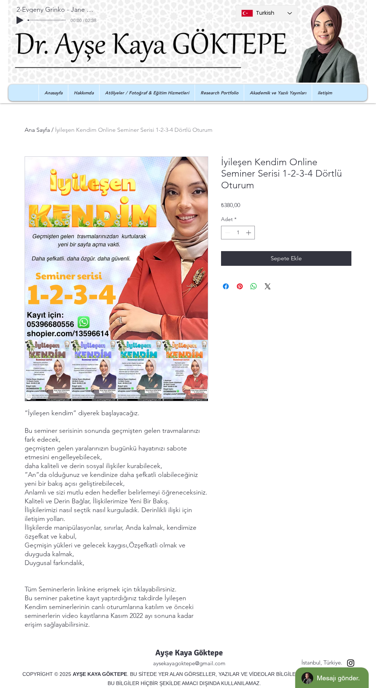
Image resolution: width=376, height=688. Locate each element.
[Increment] (249, 232)
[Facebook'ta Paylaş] (225, 286)
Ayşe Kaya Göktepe (189, 653)
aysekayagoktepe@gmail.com (189, 663)
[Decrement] (226, 232)
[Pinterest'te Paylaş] (239, 286)
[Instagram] (350, 663)
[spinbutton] (238, 232)
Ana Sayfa (37, 129)
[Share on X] (267, 286)
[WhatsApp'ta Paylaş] (253, 286)
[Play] (20, 20)
